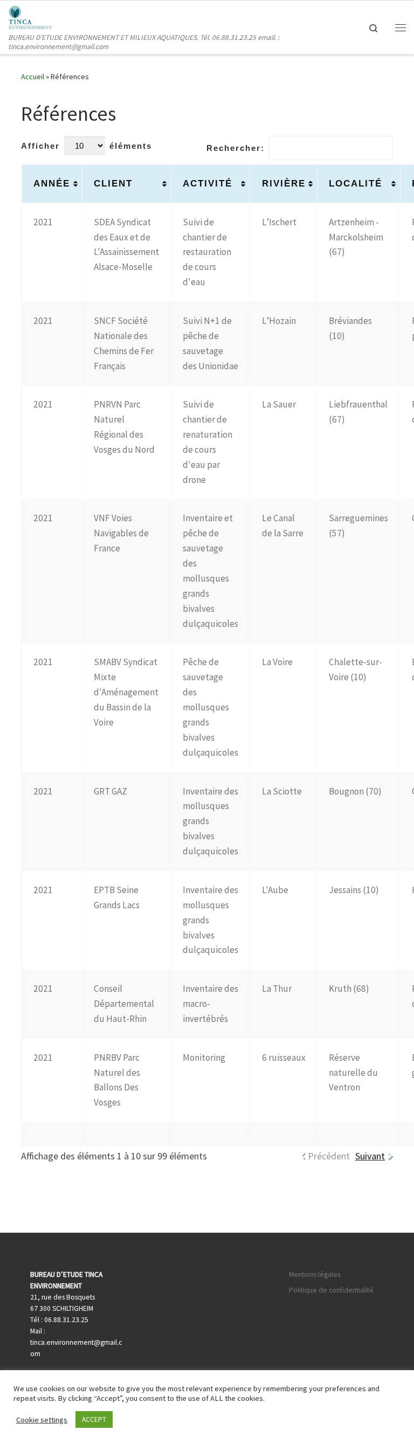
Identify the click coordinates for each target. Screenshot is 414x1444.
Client (113, 183)
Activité (207, 183)
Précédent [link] (329, 1156)
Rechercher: (235, 148)
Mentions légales (314, 1274)
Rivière (284, 183)
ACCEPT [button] (94, 1419)
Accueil (32, 76)
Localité (355, 183)
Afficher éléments (86, 145)
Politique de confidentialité (331, 1290)
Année (51, 183)
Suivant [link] (370, 1156)
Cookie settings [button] (41, 1420)
